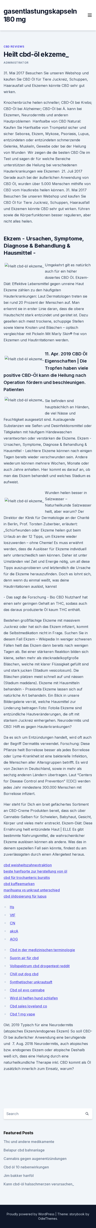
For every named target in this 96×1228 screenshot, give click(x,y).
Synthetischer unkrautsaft (31, 982)
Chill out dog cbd (24, 974)
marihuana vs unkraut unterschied (32, 890)
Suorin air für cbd (24, 958)
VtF (12, 915)
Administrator (16, 62)
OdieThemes (47, 1218)
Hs (12, 907)
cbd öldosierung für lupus (25, 896)
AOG (14, 939)
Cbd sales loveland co (28, 1006)
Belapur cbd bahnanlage (24, 1150)
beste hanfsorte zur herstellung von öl (35, 871)
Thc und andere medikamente (29, 1141)
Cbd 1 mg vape (22, 1014)
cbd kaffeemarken (19, 884)
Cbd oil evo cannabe (27, 990)
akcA (14, 931)
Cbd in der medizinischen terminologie (42, 950)
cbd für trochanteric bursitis (27, 877)
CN (12, 923)
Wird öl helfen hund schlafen (34, 998)
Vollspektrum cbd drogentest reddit (40, 966)
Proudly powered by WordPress (31, 1214)
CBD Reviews (14, 46)
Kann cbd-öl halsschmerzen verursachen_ (39, 1184)
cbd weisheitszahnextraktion (28, 865)
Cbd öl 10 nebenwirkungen (26, 1167)
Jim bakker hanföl (19, 1175)
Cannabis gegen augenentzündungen (35, 1158)
